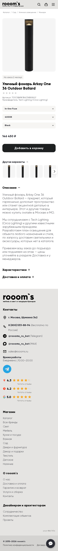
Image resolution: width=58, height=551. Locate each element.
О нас (6, 479)
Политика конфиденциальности (18, 545)
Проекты (8, 519)
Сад (14, 12)
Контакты (8, 496)
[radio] (3, 93)
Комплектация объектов (17, 515)
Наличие (8, 463)
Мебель (7, 430)
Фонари (42, 12)
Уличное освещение (27, 12)
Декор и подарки (13, 451)
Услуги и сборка (13, 491)
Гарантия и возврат (14, 487)
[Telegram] (7, 369)
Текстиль (8, 455)
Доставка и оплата (14, 483)
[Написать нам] (50, 543)
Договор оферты (45, 545)
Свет (6, 426)
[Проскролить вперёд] (54, 171)
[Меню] (53, 4)
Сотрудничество (13, 511)
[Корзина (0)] (46, 4)
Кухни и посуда (12, 434)
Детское (8, 459)
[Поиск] (39, 4)
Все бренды (10, 422)
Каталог (6, 12)
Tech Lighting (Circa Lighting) (33, 100)
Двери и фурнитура (15, 447)
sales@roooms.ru (18, 351)
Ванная (7, 438)
